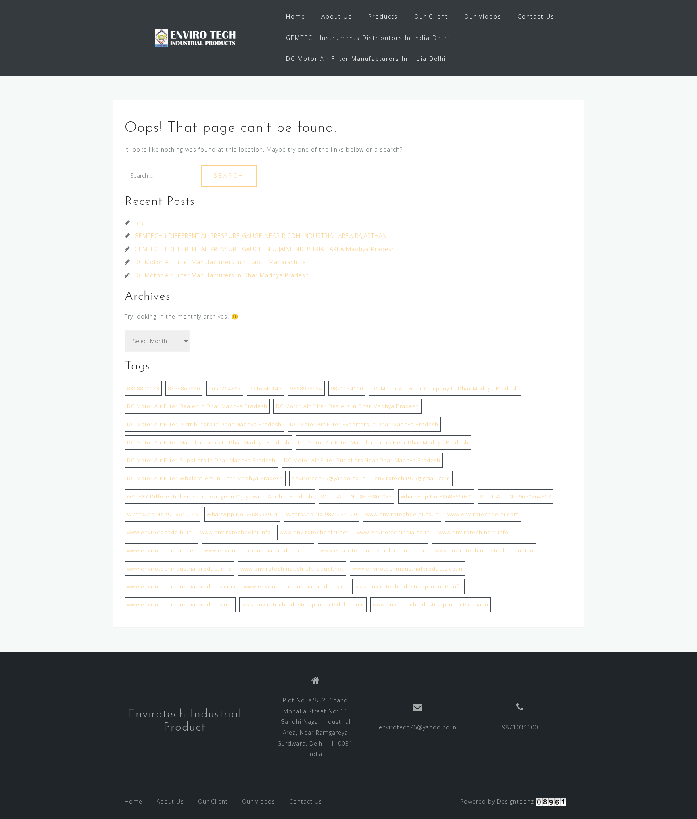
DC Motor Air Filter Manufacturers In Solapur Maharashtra (220, 262)
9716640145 (265, 388)
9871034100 (347, 388)
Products (383, 16)
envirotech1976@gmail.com (412, 478)
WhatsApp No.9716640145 (162, 514)
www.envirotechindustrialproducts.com (181, 586)
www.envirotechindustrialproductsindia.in (430, 604)
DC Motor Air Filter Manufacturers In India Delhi (366, 59)
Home (295, 16)
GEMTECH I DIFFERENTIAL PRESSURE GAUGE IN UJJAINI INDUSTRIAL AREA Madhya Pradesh (264, 249)
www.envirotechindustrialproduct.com (373, 550)
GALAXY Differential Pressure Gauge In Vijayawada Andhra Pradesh (220, 496)
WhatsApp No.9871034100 (321, 514)
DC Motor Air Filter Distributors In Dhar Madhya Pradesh (204, 424)
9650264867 (225, 388)
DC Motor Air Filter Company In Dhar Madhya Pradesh (445, 388)
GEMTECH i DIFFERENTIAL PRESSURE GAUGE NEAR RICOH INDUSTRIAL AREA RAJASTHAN (260, 236)
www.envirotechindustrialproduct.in (484, 550)
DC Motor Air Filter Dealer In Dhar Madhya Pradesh (197, 406)
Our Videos (482, 16)
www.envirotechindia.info (473, 532)
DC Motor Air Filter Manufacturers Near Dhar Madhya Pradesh (383, 442)
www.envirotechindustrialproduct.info (179, 568)
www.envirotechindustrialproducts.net (180, 604)
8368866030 (184, 388)
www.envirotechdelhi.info (235, 532)
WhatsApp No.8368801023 (356, 496)
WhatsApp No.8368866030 (436, 496)
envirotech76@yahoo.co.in (329, 478)
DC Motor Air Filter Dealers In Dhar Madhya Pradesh (347, 406)
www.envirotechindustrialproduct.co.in (258, 550)
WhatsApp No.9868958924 (242, 514)
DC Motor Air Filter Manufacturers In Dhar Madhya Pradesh (221, 275)
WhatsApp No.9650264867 (515, 496)
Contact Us (536, 16)
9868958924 (306, 388)
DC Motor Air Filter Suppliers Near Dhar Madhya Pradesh (362, 460)
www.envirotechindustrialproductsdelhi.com (303, 604)
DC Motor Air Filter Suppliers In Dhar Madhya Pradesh (201, 460)
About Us (336, 16)
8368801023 (143, 388)
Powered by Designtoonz (497, 801)
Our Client (431, 16)
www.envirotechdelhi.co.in (402, 514)
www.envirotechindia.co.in (393, 532)
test (140, 223)
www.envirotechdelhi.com (483, 514)
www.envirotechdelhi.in (159, 532)
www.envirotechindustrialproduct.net (292, 568)
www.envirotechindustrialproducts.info (408, 586)
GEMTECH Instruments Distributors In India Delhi (367, 38)
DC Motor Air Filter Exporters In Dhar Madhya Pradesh (364, 424)
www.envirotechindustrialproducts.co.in (407, 568)
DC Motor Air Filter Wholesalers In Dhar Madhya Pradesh (205, 478)
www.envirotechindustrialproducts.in (295, 586)
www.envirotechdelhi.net (314, 532)
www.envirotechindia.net (161, 550)
